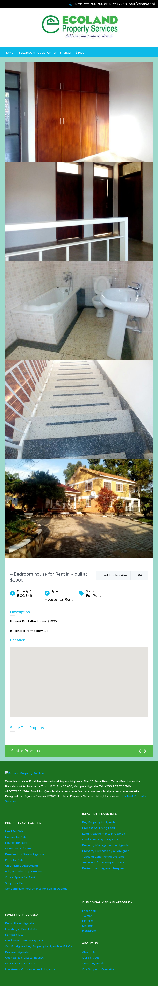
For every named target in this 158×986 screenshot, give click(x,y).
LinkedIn (87, 925)
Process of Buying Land (98, 828)
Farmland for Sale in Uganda (24, 854)
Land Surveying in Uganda (100, 839)
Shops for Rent (15, 883)
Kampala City (14, 935)
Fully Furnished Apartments (24, 871)
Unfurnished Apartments (22, 866)
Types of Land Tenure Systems (103, 856)
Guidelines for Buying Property (103, 862)
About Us (88, 952)
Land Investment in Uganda (24, 940)
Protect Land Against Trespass (103, 868)
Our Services (90, 958)
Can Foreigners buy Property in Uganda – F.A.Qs (38, 946)
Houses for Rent (16, 843)
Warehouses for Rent (19, 848)
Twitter (87, 916)
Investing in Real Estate (21, 929)
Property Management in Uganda (105, 845)
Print (140, 575)
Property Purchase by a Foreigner (105, 851)
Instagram (89, 930)
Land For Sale (14, 831)
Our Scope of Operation (98, 969)
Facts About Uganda (19, 923)
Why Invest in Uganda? (21, 963)
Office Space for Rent (20, 877)
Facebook (89, 911)
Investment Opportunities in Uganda (30, 969)
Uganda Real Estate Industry (25, 958)
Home (9, 52)
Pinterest (88, 921)
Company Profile (93, 963)
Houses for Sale (16, 837)
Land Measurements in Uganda (103, 833)
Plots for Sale (14, 860)
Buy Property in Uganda (98, 822)
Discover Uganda (17, 952)
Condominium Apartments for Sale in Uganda (36, 889)
